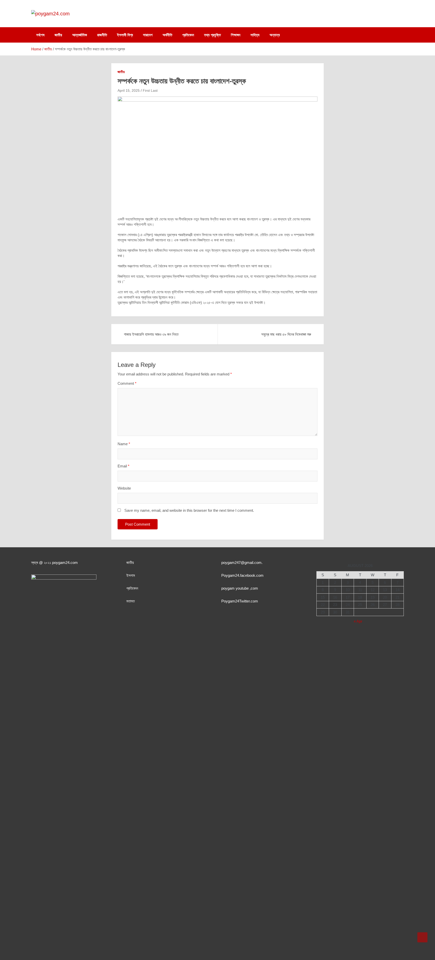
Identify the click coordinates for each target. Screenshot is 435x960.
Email (123, 466)
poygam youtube (235, 588)
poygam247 (231, 562)
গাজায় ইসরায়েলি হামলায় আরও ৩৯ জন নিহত (151, 334)
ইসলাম (130, 575)
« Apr (358, 621)
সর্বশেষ (40, 35)
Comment (127, 383)
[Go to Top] (422, 937)
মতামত (130, 601)
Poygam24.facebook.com (242, 575)
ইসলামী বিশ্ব (125, 35)
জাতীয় (58, 35)
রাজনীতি (102, 35)
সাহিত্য (255, 35)
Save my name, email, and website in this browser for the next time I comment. (189, 510)
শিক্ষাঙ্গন (235, 35)
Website (124, 488)
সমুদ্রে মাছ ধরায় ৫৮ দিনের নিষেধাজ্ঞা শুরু (286, 334)
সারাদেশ (148, 35)
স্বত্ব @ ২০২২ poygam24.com (54, 562)
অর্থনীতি (167, 35)
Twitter (244, 601)
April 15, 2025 (129, 90)
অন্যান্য (275, 35)
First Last (150, 90)
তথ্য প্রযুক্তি (212, 35)
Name (124, 444)
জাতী (129, 562)
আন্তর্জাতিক (79, 35)
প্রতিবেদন (188, 35)
